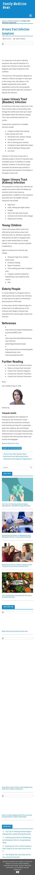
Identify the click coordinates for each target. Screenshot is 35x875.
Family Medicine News (15, 6)
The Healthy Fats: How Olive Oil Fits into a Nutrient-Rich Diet (17, 596)
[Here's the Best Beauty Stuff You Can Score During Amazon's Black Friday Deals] (17, 796)
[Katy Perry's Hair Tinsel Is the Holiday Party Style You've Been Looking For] (17, 639)
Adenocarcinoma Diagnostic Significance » (17, 459)
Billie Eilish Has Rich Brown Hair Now (15, 631)
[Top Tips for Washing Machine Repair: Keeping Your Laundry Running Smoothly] (17, 501)
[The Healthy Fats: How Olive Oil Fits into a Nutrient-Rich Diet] (17, 592)
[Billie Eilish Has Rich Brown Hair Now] (17, 612)
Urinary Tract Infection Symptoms (12, 448)
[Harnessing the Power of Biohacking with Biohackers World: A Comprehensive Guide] (17, 532)
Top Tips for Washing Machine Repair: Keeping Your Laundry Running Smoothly (16, 505)
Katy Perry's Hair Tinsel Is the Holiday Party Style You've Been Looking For (17, 788)
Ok (17, 872)
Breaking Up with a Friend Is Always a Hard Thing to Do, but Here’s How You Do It (17, 565)
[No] (33, 867)
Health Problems (14, 21)
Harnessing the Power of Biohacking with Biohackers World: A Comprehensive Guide (16, 536)
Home (4, 21)
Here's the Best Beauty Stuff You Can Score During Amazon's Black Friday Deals (17, 816)
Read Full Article (13, 443)
